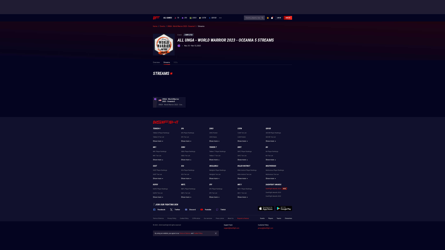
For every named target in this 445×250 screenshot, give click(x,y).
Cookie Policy (184, 218)
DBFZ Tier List (242, 155)
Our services (208, 218)
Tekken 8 (156, 128)
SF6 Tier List (185, 137)
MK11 (240, 184)
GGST (155, 166)
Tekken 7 (213, 147)
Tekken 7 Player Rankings (217, 151)
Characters (288, 218)
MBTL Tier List (185, 193)
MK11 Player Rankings (245, 189)
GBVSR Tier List (271, 137)
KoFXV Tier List (158, 193)
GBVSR (213, 18)
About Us (231, 218)
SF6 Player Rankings (187, 133)
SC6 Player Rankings (187, 170)
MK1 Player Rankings (159, 151)
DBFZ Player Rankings (245, 151)
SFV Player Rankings (215, 189)
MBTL (183, 184)
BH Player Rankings (272, 151)
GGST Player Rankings (160, 170)
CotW (204, 18)
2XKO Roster (213, 133)
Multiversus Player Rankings (275, 170)
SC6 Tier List (185, 174)
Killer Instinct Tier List (244, 174)
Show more (157, 141)
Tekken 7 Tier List (214, 155)
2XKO (194, 18)
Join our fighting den (166, 204)
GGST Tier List (157, 174)
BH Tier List (269, 155)
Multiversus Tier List (272, 174)
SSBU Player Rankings (188, 151)
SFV (210, 184)
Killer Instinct (244, 166)
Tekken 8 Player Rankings (161, 133)
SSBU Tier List (185, 155)
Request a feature (243, 218)
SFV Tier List (213, 193)
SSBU (183, 147)
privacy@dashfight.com (265, 228)
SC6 (182, 166)
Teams (279, 218)
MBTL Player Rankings (188, 189)
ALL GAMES (167, 18)
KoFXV (155, 184)
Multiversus (271, 166)
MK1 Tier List (157, 155)
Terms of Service (158, 218)
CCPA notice (196, 218)
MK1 (154, 147)
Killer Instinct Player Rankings (247, 170)
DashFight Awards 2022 (273, 196)
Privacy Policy (171, 218)
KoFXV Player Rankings (160, 189)
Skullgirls (213, 166)
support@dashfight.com (231, 228)
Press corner (220, 218)
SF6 (185, 18)
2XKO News (213, 137)
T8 (178, 18)
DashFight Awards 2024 (273, 188)
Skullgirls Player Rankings (217, 170)
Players (270, 218)
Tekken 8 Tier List (158, 137)
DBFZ (239, 147)
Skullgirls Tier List (215, 174)
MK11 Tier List (242, 193)
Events (262, 218)
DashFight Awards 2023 (273, 192)
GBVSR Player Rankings (273, 133)
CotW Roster (242, 137)
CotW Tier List (242, 133)
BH (267, 147)
